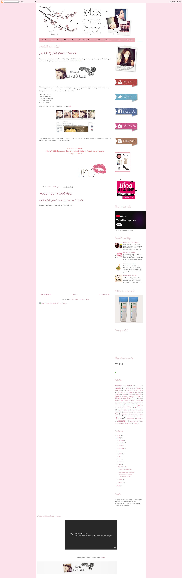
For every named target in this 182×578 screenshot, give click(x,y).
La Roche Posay (120, 406)
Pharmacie (125, 414)
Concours (138, 394)
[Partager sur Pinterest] (72, 187)
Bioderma (138, 388)
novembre (122, 443)
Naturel (117, 412)
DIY (135, 398)
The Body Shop (134, 421)
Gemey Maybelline (128, 402)
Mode (133, 410)
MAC (119, 408)
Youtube (135, 423)
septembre (122, 448)
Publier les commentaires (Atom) (79, 299)
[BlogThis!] (66, 187)
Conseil (117, 396)
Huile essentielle (119, 404)
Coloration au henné (129, 264)
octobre (121, 446)
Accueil (44, 40)
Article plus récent (46, 294)
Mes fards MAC (122, 467)
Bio (132, 388)
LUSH (140, 406)
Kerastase (127, 404)
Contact (118, 40)
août (120, 451)
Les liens (108, 40)
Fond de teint (139, 400)
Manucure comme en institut (126, 472)
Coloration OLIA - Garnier (130, 242)
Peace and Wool (137, 412)
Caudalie (136, 390)
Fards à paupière (125, 400)
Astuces (129, 385)
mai (120, 459)
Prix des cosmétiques (128, 416)
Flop (132, 400)
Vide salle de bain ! (84, 40)
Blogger (102, 557)
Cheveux (119, 392)
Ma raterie (129, 40)
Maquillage (139, 408)
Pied (132, 414)
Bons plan (118, 390)
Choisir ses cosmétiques (133, 392)
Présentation (55, 40)
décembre (121, 440)
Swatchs (98, 40)
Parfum (130, 412)
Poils (136, 414)
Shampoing (139, 418)
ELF (140, 398)
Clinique (124, 394)
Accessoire (118, 385)
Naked (139, 410)
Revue (119, 418)
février (121, 480)
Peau (116, 414)
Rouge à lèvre (130, 418)
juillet (120, 454)
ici (70, 106)
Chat (141, 390)
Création (50, 187)
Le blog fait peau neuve (125, 469)
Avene (138, 385)
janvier (121, 482)
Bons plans (126, 390)
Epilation (117, 400)
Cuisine (139, 396)
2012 (118, 486)
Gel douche (119, 402)
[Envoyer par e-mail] (64, 187)
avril (120, 462)
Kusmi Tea (140, 404)
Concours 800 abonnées (130, 275)
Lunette (134, 406)
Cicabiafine (117, 394)
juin (120, 456)
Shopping (121, 420)
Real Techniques (139, 416)
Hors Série (138, 402)
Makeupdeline (57, 187)
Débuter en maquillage (122, 398)
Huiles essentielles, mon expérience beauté (125, 475)
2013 (118, 438)
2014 (118, 435)
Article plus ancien (104, 294)
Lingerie (128, 406)
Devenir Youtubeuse (129, 252)
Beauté (118, 387)
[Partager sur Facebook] (70, 187)
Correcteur (124, 396)
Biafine (127, 388)
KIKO (133, 404)
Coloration (130, 394)
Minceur (126, 410)
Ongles (125, 412)
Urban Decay (128, 423)
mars (120, 464)
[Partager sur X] (68, 187)
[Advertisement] (75, 273)
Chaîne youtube (68, 40)
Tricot (121, 423)
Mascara (120, 410)
